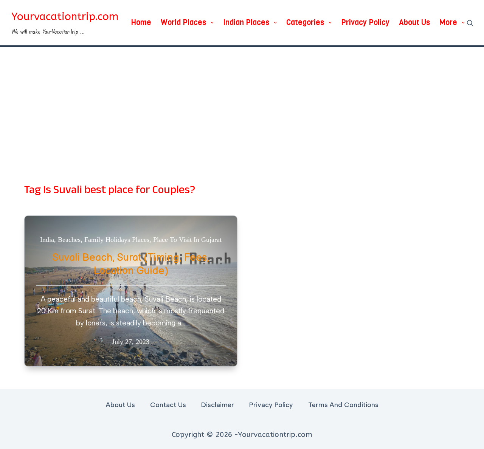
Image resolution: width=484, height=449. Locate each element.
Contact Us (168, 405)
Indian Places (246, 22)
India (47, 239)
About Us (414, 22)
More (448, 22)
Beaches (69, 239)
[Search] (470, 23)
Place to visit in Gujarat (187, 239)
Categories (305, 22)
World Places (183, 22)
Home (141, 22)
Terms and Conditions (343, 405)
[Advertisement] (242, 104)
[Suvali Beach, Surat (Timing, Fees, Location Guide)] (131, 291)
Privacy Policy (365, 22)
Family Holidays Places (116, 239)
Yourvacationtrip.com (65, 16)
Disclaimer (217, 405)
